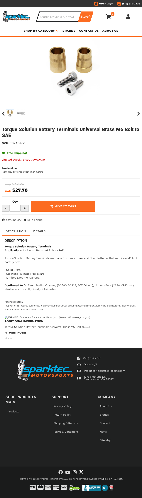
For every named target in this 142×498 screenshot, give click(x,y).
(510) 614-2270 (92, 358)
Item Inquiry (13, 219)
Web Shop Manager (111, 479)
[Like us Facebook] (60, 472)
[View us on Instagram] (75, 472)
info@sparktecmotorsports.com (104, 370)
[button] (65, 16)
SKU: (5, 143)
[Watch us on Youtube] (67, 472)
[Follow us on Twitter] (81, 472)
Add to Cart (65, 206)
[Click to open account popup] (128, 16)
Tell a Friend (35, 219)
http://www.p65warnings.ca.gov (71, 317)
